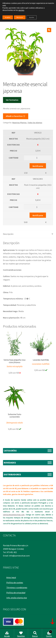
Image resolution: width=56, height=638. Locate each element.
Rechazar (20, 17)
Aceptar (7, 17)
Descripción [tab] (8, 234)
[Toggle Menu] (50, 450)
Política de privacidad (15, 592)
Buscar (35, 636)
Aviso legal (11, 577)
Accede (7, 636)
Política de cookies (14, 582)
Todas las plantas (34, 122)
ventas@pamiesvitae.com (13, 514)
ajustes (21, 10)
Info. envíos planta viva (16, 597)
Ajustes (31, 17)
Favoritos (21, 636)
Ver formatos (12, 100)
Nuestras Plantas (19, 122)
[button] (49, 30)
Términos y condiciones (16, 587)
